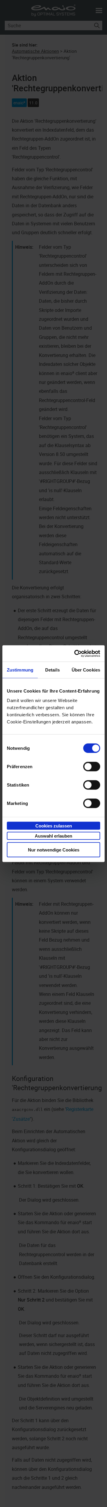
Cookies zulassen (53, 825)
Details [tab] (52, 669)
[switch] (91, 766)
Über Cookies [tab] (86, 669)
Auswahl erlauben (53, 835)
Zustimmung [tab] (20, 669)
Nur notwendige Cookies (53, 849)
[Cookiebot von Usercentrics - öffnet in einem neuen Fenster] (75, 653)
